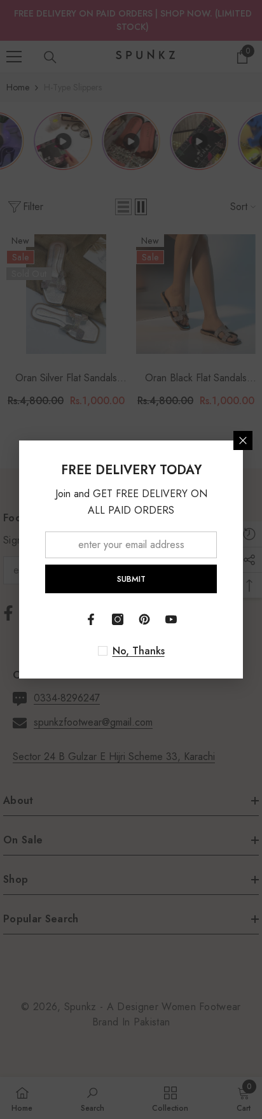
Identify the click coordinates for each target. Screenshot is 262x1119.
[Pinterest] (144, 619)
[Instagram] (117, 619)
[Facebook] (91, 619)
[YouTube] (171, 619)
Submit (131, 579)
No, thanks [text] (139, 651)
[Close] (242, 440)
